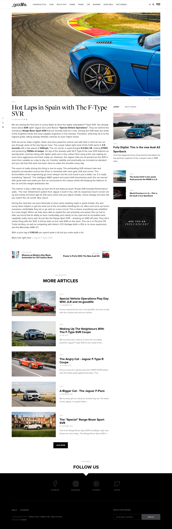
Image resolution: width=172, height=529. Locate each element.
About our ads (56, 517)
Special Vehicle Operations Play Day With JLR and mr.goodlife (84, 300)
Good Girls (108, 5)
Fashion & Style (39, 5)
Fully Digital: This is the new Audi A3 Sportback (136, 149)
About (14, 510)
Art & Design (121, 5)
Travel (81, 5)
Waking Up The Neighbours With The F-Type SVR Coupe (82, 330)
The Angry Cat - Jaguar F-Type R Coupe (82, 360)
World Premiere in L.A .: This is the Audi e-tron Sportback (143, 194)
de (150, 4)
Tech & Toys (61, 5)
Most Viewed (130, 107)
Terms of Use (44, 517)
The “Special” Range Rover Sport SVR (82, 421)
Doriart (24, 520)
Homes (72, 5)
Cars (51, 5)
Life (88, 5)
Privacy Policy (34, 517)
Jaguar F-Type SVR (43, 237)
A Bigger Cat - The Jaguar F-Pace (82, 391)
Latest (116, 107)
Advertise (24, 510)
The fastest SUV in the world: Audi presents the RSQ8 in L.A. (144, 178)
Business (96, 5)
